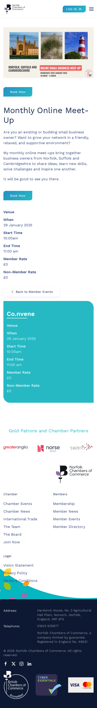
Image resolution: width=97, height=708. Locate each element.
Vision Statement (18, 565)
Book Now (17, 92)
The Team (11, 527)
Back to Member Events (34, 292)
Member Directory (69, 527)
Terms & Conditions (20, 580)
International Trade (20, 519)
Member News (65, 511)
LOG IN (71, 9)
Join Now (11, 542)
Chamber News (16, 511)
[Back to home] (14, 9)
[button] (91, 9)
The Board (12, 534)
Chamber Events (17, 504)
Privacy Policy (15, 573)
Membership (64, 504)
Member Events (66, 519)
